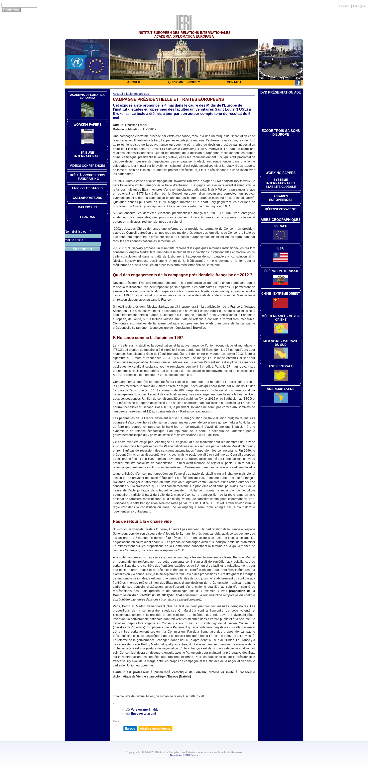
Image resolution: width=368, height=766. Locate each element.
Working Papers (87, 124)
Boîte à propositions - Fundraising (87, 177)
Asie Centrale (281, 366)
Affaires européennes (155, 728)
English (344, 6)
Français (359, 6)
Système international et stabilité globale (281, 183)
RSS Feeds (191, 755)
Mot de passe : (76, 240)
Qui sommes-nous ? (184, 82)
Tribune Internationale (87, 154)
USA (280, 248)
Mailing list (87, 207)
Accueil (134, 82)
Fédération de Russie (281, 271)
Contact (234, 82)
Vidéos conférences (87, 165)
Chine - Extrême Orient (280, 293)
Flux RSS (87, 217)
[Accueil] (184, 29)
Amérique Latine (280, 389)
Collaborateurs (87, 198)
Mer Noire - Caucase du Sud (280, 343)
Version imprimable (144, 709)
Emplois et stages (87, 188)
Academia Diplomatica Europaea (87, 96)
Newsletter (176, 755)
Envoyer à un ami (143, 713)
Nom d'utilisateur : (78, 231)
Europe (130, 728)
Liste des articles (137, 94)
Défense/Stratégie (281, 209)
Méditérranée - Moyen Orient (281, 317)
